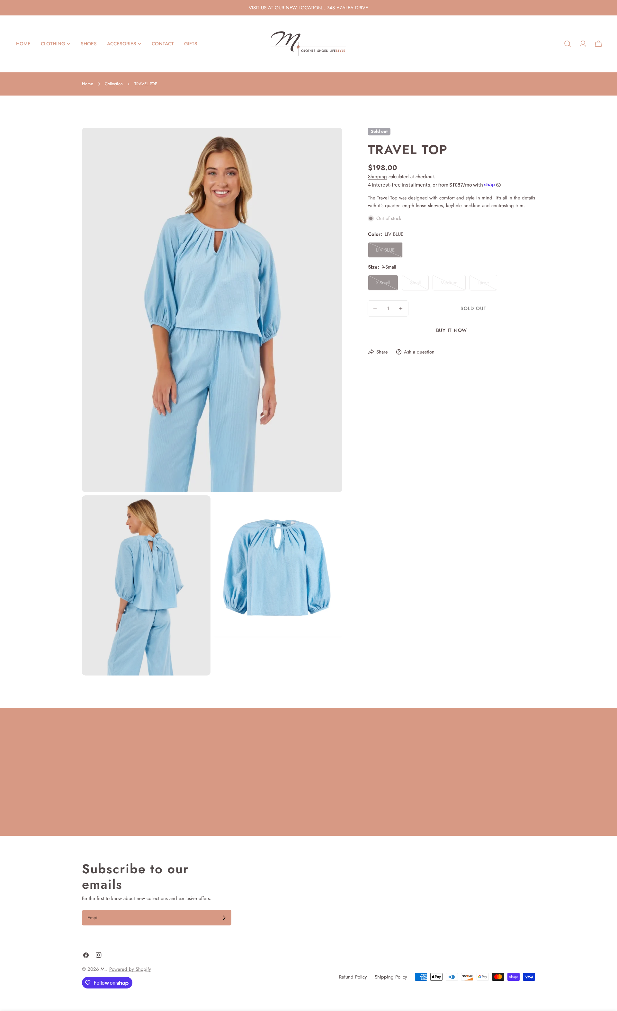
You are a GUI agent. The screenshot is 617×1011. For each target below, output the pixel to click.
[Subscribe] (224, 917)
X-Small (387, 284)
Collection (114, 84)
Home (87, 84)
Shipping (377, 176)
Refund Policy (353, 976)
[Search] (567, 43)
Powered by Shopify (130, 969)
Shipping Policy (391, 976)
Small (419, 284)
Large (487, 284)
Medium (453, 284)
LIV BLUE (389, 252)
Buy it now (451, 330)
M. (103, 969)
